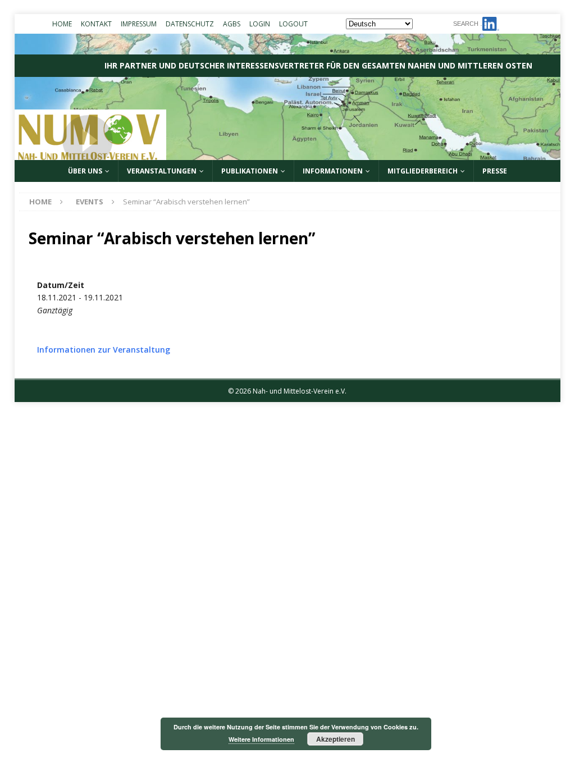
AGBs (231, 24)
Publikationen (249, 171)
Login (259, 24)
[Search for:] (503, 22)
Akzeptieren (335, 739)
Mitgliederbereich (422, 171)
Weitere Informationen (261, 739)
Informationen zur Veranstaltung (103, 349)
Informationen (333, 171)
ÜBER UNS (85, 171)
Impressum (139, 24)
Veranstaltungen (162, 171)
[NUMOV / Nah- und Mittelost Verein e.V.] (288, 153)
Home (62, 24)
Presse (494, 171)
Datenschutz (190, 24)
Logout (293, 24)
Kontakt (96, 24)
